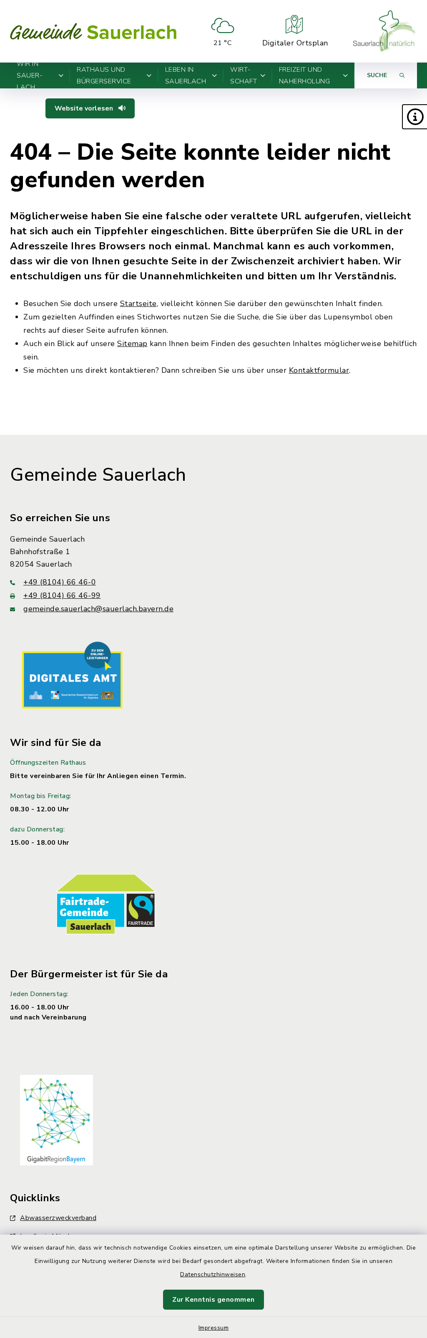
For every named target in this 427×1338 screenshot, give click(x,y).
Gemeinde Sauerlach (98, 474)
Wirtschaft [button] (243, 75)
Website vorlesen (85, 108)
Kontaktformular (319, 370)
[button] (414, 116)
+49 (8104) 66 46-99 (62, 595)
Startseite (138, 304)
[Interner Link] (72, 675)
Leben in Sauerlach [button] (185, 75)
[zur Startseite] (93, 31)
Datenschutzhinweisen (212, 1274)
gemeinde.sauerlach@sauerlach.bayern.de (98, 609)
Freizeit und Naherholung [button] (304, 75)
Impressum (213, 1328)
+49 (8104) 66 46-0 (59, 582)
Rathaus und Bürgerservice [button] (104, 75)
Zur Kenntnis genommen (213, 1299)
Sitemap (132, 344)
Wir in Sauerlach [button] (30, 75)
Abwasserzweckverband (58, 1218)
